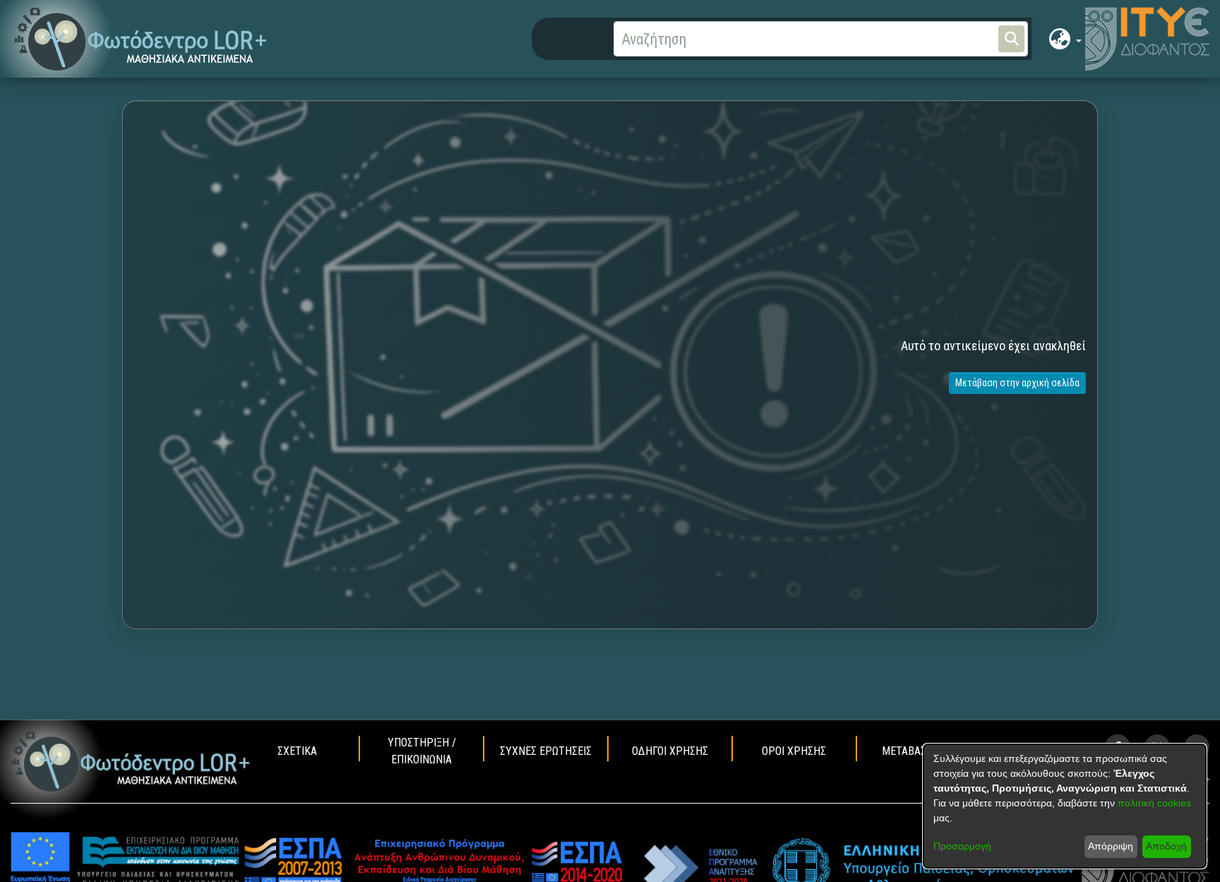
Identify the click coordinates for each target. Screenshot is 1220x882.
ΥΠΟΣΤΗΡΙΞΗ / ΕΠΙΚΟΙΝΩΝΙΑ (422, 751)
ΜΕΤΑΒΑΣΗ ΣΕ (914, 751)
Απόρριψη (1110, 846)
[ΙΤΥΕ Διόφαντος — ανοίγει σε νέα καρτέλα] (1147, 39)
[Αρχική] (131, 761)
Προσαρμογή (962, 846)
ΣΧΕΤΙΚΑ (297, 751)
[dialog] (1064, 806)
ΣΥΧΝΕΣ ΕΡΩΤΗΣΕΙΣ (546, 751)
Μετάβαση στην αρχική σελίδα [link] (1017, 382)
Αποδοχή (1166, 846)
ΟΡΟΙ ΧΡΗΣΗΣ (794, 751)
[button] (141, 39)
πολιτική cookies (1154, 803)
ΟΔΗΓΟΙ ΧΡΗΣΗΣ (670, 751)
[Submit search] (1011, 38)
